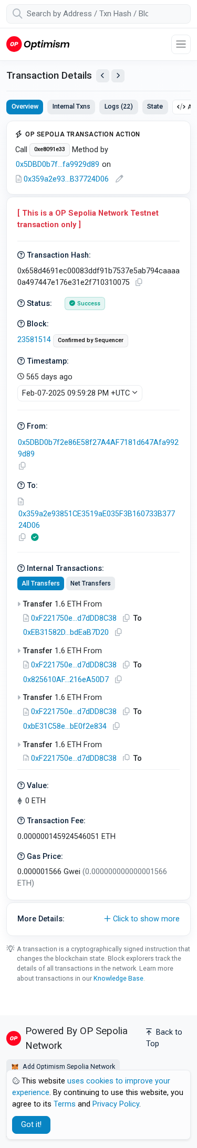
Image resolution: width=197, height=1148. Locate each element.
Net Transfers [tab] (90, 583)
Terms (65, 1104)
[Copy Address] (22, 466)
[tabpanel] (98, 528)
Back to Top (164, 1038)
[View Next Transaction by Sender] (118, 75)
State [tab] (155, 106)
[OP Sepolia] (37, 44)
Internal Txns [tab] (71, 106)
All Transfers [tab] (41, 583)
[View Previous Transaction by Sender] (102, 75)
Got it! (31, 1124)
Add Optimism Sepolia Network (68, 1066)
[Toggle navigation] (181, 44)
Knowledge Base (118, 978)
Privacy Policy (115, 1104)
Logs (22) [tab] (119, 106)
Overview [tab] (25, 106)
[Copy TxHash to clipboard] (138, 282)
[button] (98, 919)
